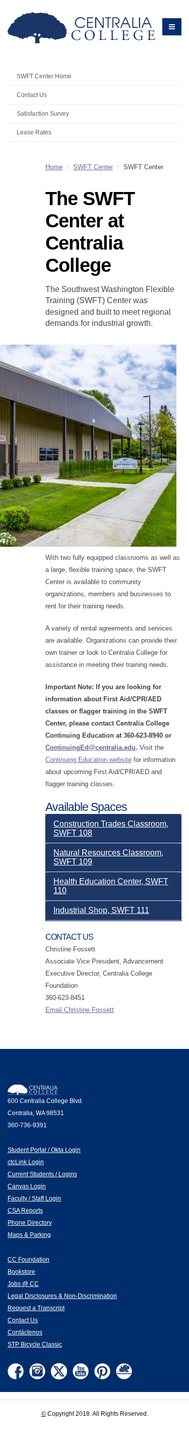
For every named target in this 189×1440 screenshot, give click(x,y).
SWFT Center (93, 167)
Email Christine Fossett (79, 1010)
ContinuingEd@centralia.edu (90, 747)
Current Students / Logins (42, 1174)
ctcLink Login (26, 1162)
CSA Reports (25, 1210)
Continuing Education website (88, 759)
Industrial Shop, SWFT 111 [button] (101, 910)
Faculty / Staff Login (34, 1198)
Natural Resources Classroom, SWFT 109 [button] (108, 857)
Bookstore (21, 1271)
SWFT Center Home (44, 76)
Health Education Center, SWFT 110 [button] (110, 886)
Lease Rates (34, 132)
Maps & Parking (29, 1234)
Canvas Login (27, 1186)
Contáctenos (25, 1332)
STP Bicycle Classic (35, 1344)
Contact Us (32, 94)
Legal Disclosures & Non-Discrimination (62, 1295)
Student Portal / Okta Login (44, 1149)
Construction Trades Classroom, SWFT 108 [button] (110, 828)
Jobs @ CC (23, 1283)
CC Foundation (28, 1259)
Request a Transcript (36, 1308)
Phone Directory (30, 1222)
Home (53, 167)
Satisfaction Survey (43, 113)
